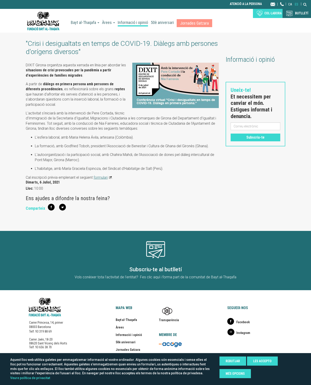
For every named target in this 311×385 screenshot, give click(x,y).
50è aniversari (162, 22)
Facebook (243, 322)
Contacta (277, 4)
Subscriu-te (255, 137)
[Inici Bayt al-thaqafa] (43, 21)
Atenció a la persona (246, 4)
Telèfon (282, 9)
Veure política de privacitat (30, 378)
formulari (101, 177)
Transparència (169, 320)
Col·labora (273, 13)
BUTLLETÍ (301, 13)
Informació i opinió (133, 22)
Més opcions (235, 373)
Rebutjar (233, 361)
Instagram (243, 333)
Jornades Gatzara (194, 23)
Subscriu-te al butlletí (155, 269)
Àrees (107, 22)
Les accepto (262, 361)
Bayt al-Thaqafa (84, 22)
